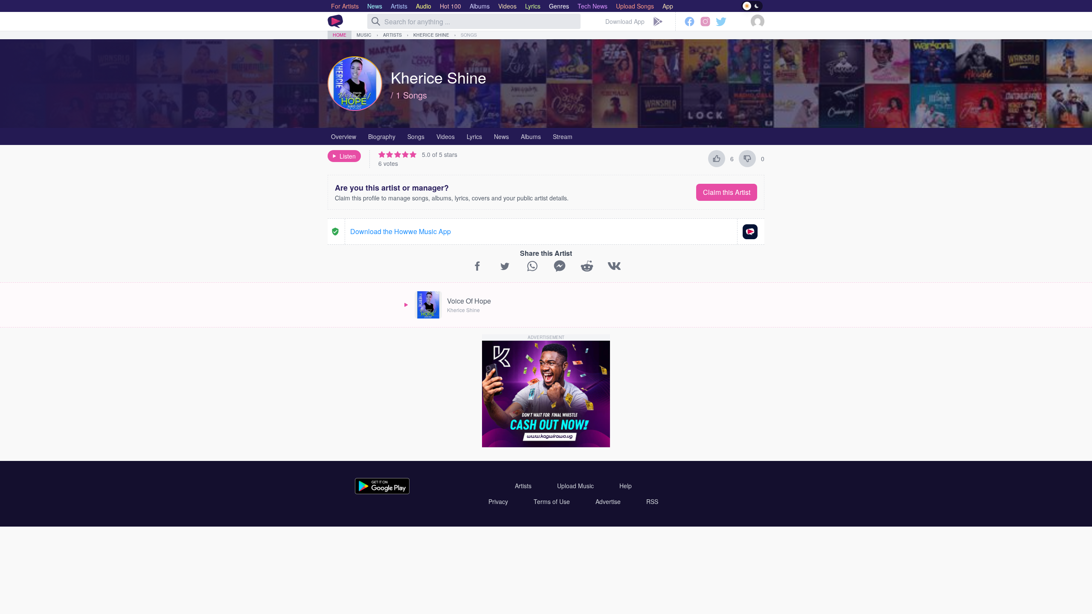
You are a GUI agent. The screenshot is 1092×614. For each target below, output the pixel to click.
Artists (392, 35)
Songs (469, 35)
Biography (381, 136)
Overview (343, 136)
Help (625, 485)
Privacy (498, 501)
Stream (562, 136)
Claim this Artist (726, 192)
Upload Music (575, 485)
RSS (652, 501)
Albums (531, 136)
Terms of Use (552, 501)
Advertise (608, 501)
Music (364, 35)
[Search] (376, 21)
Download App (625, 21)
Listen (348, 156)
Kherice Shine (431, 35)
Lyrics (474, 136)
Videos (445, 136)
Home (339, 35)
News (501, 136)
